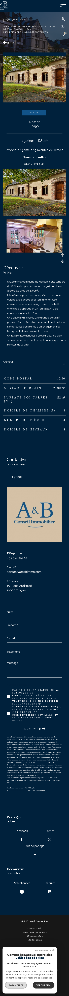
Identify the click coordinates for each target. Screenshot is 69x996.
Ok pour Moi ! (44, 985)
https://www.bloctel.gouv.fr (49, 775)
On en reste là (43, 950)
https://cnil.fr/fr (41, 762)
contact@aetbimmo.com (24, 572)
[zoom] (34, 214)
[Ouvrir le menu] (64, 6)
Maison (19, 29)
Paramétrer (16, 985)
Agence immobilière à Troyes (19, 26)
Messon (7, 29)
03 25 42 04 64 (17, 558)
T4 (28, 29)
